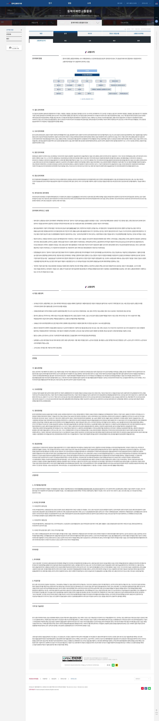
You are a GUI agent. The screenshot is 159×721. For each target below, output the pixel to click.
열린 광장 (119, 3)
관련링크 (138, 679)
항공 (114, 41)
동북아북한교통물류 (146, 29)
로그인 (108, 665)
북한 (41, 34)
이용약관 (45, 679)
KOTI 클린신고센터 (132, 3)
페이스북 (146, 688)
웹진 (7, 39)
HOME (128, 29)
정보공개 (54, 679)
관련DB (8, 34)
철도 (65, 41)
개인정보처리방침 (33, 679)
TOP (156, 714)
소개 (89, 3)
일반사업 (137, 29)
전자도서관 (145, 3)
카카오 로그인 (116, 665)
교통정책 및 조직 (41, 41)
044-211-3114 (73, 687)
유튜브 (142, 688)
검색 (156, 21)
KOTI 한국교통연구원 (14, 3)
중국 (65, 34)
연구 (50, 3)
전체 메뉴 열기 (156, 3)
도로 (90, 41)
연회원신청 (73, 679)
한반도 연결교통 (114, 34)
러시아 (90, 34)
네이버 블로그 (149, 688)
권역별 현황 (9, 30)
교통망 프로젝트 (139, 34)
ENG (156, 17)
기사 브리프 (124, 23)
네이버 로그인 (113, 665)
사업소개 (35, 23)
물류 (138, 41)
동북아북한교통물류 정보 (79, 23)
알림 (69, 3)
